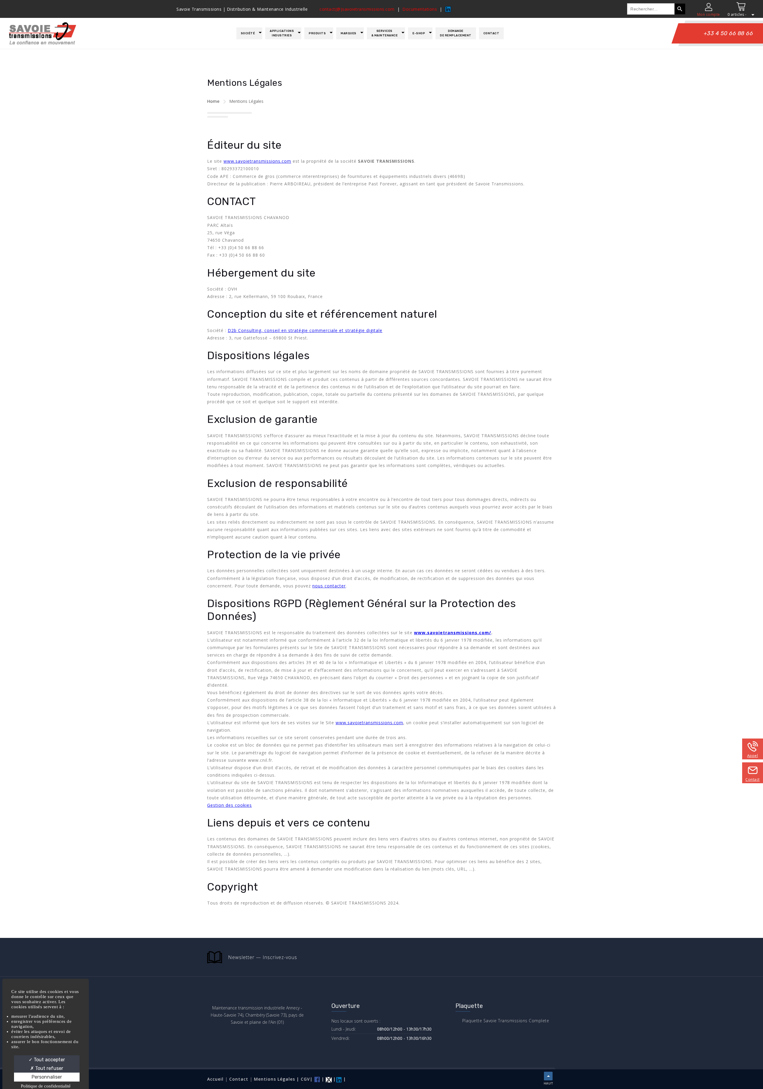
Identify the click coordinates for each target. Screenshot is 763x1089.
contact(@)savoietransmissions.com (357, 9)
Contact (491, 33)
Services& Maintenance (384, 33)
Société (248, 33)
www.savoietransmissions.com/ (452, 632)
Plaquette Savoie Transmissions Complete (505, 1020)
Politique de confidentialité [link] (46, 1086)
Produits (317, 33)
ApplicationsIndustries (282, 33)
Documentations (419, 9)
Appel (752, 755)
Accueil (215, 1079)
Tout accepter (48, 1059)
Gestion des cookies (229, 805)
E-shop (418, 33)
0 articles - (737, 14)
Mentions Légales (275, 1079)
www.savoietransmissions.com (257, 161)
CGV (305, 1079)
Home (213, 101)
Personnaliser (47, 1077)
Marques (348, 33)
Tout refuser (48, 1068)
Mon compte (708, 14)
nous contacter (329, 586)
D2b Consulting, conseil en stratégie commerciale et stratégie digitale (305, 330)
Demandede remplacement (456, 33)
